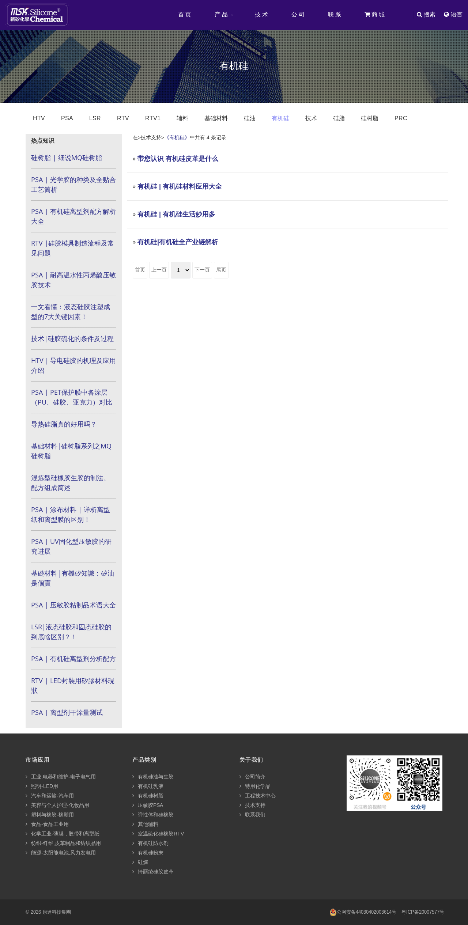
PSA (67, 118)
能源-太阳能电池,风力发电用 (63, 853)
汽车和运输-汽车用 (52, 796)
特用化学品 (257, 786)
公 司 (298, 14)
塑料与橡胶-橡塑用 (52, 815)
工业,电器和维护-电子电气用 (63, 777)
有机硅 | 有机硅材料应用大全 (179, 186)
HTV (39, 118)
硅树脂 (369, 118)
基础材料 (216, 118)
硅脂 (339, 118)
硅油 (250, 118)
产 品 (221, 14)
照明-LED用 (44, 786)
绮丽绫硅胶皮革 (155, 872)
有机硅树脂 (149, 796)
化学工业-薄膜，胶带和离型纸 (64, 834)
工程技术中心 (260, 796)
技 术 (261, 14)
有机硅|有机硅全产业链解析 (177, 242)
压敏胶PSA (149, 805)
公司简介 (254, 777)
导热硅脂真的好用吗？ (64, 424)
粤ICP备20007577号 (422, 912)
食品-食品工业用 (49, 824)
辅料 (182, 118)
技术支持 (254, 805)
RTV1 (153, 118)
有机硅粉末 (149, 853)
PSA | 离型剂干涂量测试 (67, 712)
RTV (123, 118)
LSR (95, 118)
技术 (311, 118)
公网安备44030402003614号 (366, 912)
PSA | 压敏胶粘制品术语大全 (73, 604)
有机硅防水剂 (152, 843)
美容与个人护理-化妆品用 (59, 805)
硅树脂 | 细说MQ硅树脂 (66, 157)
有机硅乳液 (149, 786)
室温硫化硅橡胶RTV (160, 834)
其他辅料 (147, 824)
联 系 (334, 14)
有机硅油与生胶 (155, 777)
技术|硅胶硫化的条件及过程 (72, 338)
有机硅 (280, 118)
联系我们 (254, 815)
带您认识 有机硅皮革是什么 (177, 158)
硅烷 (142, 862)
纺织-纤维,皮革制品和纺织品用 (65, 843)
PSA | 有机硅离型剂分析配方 (73, 658)
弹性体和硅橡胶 (155, 815)
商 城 (377, 14)
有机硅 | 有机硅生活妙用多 (176, 214)
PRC (401, 118)
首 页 (184, 14)
